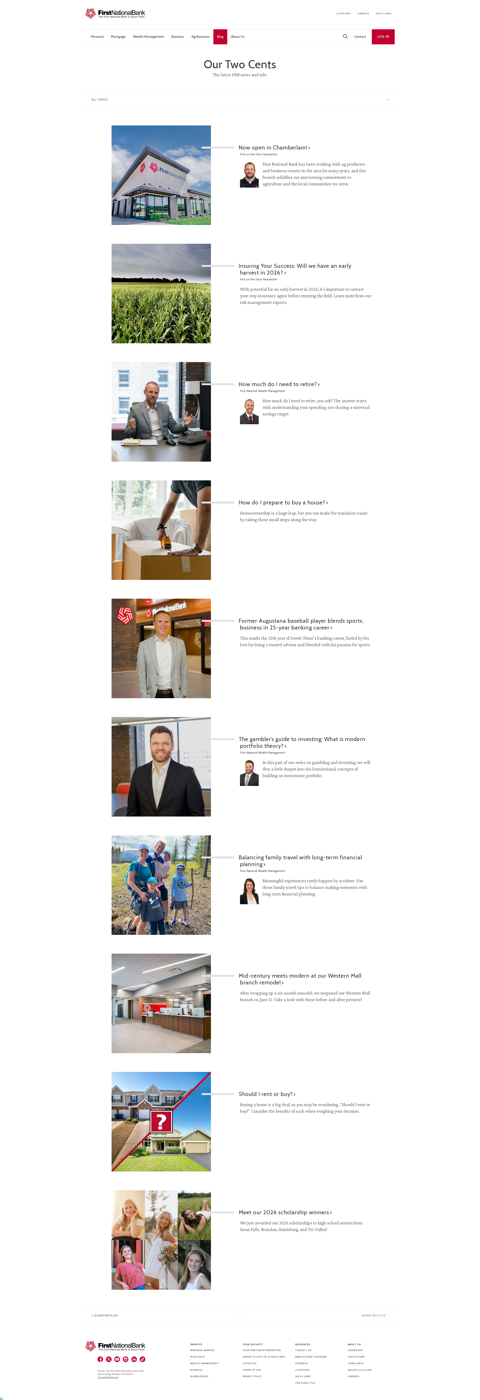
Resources (302, 1344)
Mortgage (197, 1356)
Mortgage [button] (118, 37)
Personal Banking (202, 1350)
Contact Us (303, 1350)
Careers (363, 13)
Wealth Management (204, 1363)
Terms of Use (252, 1369)
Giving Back (356, 1363)
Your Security (253, 1344)
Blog (220, 37)
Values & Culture (360, 1369)
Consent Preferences (108, 1377)
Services (196, 1344)
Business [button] (178, 37)
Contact (360, 37)
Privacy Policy (252, 1376)
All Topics (100, 99)
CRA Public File (305, 1382)
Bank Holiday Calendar (311, 1356)
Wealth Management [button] (148, 37)
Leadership (355, 1350)
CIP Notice (250, 1363)
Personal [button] (97, 37)
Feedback (301, 1363)
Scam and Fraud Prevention (262, 1350)
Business (196, 1369)
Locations (344, 13)
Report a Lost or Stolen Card (264, 1356)
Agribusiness (199, 1376)
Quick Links (383, 13)
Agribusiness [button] (200, 37)
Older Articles (106, 1315)
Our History (356, 1356)
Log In (383, 36)
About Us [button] (237, 37)
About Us (354, 1344)
